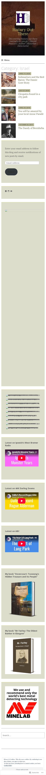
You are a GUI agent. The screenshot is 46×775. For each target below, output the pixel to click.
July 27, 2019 (24, 91)
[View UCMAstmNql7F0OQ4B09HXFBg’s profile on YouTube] (11, 191)
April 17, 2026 (24, 74)
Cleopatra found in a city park (29, 95)
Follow (11, 171)
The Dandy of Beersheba (31, 128)
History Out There (23, 31)
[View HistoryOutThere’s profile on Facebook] (6, 191)
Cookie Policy (8, 765)
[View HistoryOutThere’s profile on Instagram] (8, 191)
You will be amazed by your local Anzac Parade (31, 112)
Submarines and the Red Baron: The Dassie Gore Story (31, 79)
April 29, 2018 (24, 108)
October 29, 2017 (26, 125)
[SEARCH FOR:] (23, 735)
